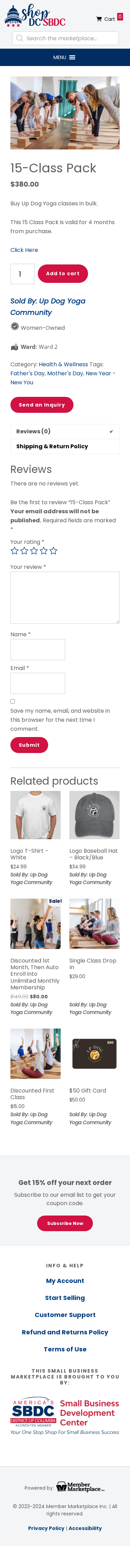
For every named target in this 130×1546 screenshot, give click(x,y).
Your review (28, 567)
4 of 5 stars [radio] (44, 551)
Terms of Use (65, 1349)
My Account (65, 1280)
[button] (59, 57)
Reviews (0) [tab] (33, 431)
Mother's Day (65, 373)
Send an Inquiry (42, 404)
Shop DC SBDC (34, 15)
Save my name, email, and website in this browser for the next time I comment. (60, 720)
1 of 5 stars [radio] (14, 551)
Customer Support (65, 1314)
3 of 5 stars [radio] (34, 551)
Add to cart (63, 273)
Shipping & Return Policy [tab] (52, 446)
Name (20, 634)
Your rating (27, 542)
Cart (113, 18)
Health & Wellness (63, 364)
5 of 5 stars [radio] (53, 551)
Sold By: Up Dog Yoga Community (48, 306)
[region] (65, 1200)
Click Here (24, 250)
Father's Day (27, 373)
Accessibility (85, 1528)
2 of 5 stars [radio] (24, 551)
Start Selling (65, 1297)
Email (19, 668)
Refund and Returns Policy (65, 1332)
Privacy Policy (46, 1528)
